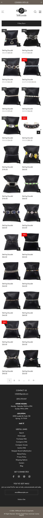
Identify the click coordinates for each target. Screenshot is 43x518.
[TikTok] (29, 476)
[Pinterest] (24, 476)
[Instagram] (18, 476)
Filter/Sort (21, 23)
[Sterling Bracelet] (11, 38)
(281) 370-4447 (22, 399)
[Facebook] (13, 476)
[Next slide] (41, 2)
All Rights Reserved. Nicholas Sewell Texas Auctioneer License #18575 (21, 514)
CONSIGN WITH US (21, 2)
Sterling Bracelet (7, 50)
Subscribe (21, 499)
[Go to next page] (33, 380)
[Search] (35, 11)
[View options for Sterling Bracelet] (38, 74)
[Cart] (40, 11)
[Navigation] (3, 11)
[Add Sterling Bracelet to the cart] (18, 45)
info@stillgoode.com (21, 394)
